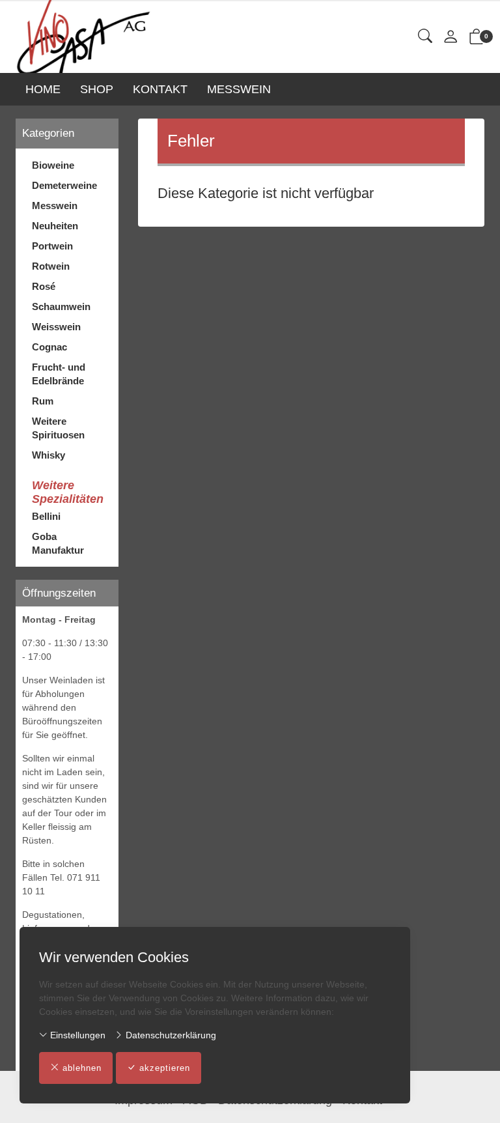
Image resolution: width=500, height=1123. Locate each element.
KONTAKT (160, 89)
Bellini (46, 516)
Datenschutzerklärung (169, 1035)
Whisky (48, 455)
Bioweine (53, 165)
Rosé (43, 286)
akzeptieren (164, 1068)
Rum (42, 400)
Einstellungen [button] (76, 1035)
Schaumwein (61, 306)
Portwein (52, 245)
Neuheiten (55, 225)
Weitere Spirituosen (58, 428)
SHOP (96, 89)
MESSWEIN (239, 89)
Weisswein (56, 326)
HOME (43, 89)
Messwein (54, 205)
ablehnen (82, 1068)
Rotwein (51, 266)
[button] (425, 37)
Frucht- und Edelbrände (58, 374)
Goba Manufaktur (58, 543)
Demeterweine (64, 185)
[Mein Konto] (450, 37)
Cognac (49, 346)
